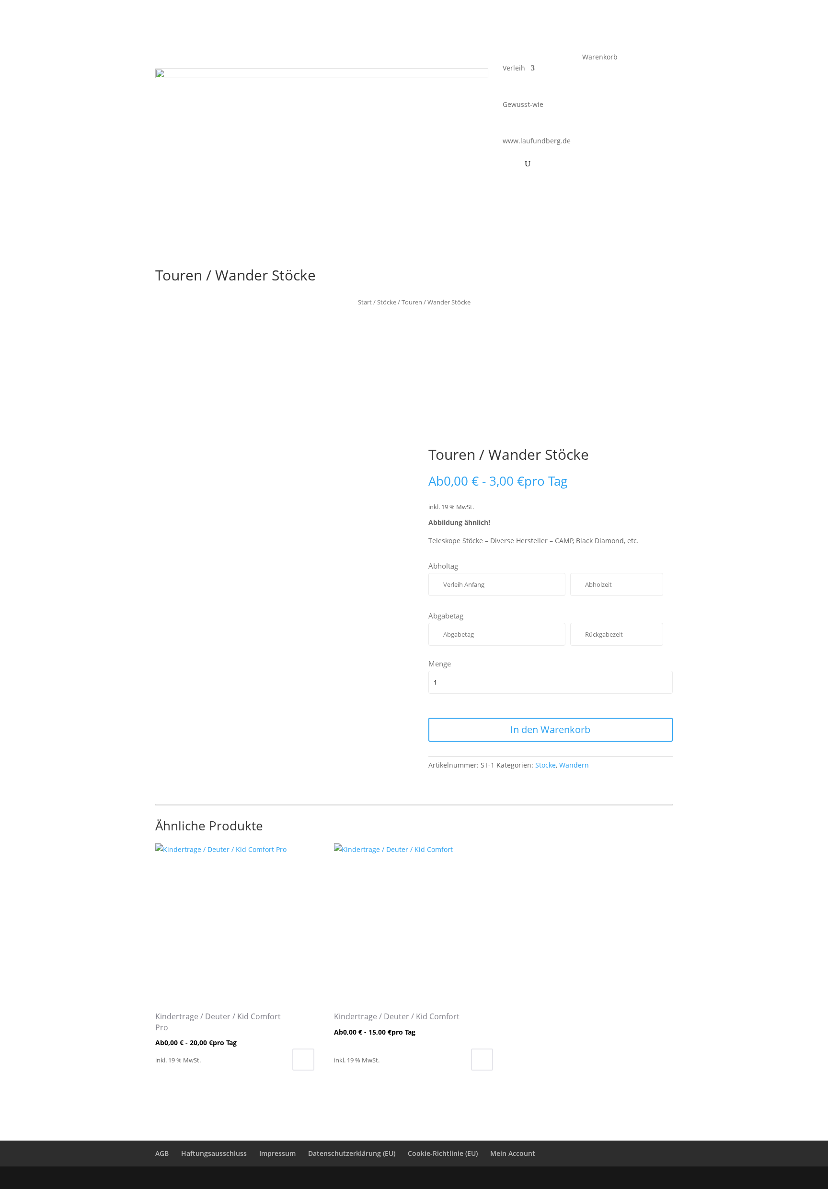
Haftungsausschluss (214, 1153)
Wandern (574, 764)
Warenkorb (600, 57)
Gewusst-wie (523, 104)
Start (365, 302)
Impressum (277, 1153)
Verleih (514, 67)
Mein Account (512, 1153)
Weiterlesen (303, 1060)
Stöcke (386, 302)
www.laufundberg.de (537, 140)
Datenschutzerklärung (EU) (351, 1153)
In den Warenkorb (550, 729)
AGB (162, 1153)
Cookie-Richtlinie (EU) (443, 1153)
